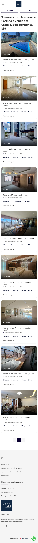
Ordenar (11, 10)
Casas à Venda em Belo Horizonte (11, 468)
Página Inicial (5, 464)
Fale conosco (5, 475)
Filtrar (29, 10)
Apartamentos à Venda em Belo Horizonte (13, 472)
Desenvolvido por (14, 538)
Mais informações (8, 70)
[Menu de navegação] (3, 4)
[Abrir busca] (34, 4)
